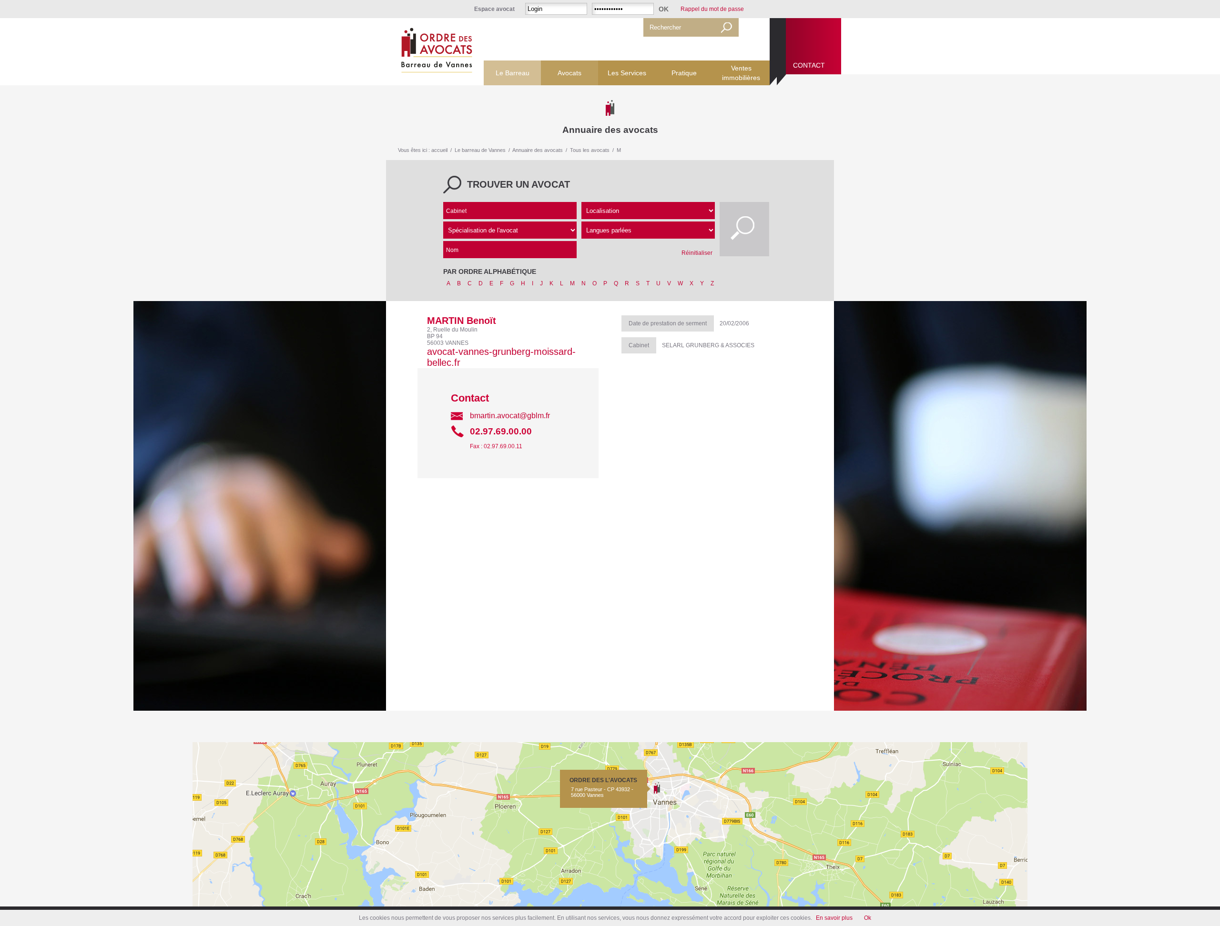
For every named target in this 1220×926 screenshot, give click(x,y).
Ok (867, 918)
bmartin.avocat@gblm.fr (510, 416)
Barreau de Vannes (435, 51)
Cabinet (456, 211)
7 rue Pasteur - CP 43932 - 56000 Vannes (603, 787)
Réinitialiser (696, 253)
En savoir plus (834, 918)
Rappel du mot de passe (712, 9)
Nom (452, 250)
